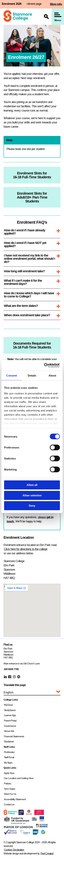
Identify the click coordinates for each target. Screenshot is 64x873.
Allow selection (32, 495)
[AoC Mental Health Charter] (36, 834)
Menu (57, 20)
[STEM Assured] (42, 827)
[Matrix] (25, 834)
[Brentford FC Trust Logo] (29, 814)
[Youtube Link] (18, 677)
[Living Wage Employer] (43, 833)
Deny (32, 505)
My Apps (8, 762)
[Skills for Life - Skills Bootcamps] (34, 820)
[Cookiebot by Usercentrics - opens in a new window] (45, 365)
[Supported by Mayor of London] (18, 827)
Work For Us (10, 794)
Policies (7, 783)
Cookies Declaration (14, 849)
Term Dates (9, 788)
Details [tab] (32, 375)
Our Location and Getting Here (18, 778)
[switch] (55, 447)
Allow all (32, 484)
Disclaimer (9, 741)
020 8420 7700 (11, 669)
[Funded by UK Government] (17, 821)
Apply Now (9, 773)
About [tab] (52, 375)
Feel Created (47, 853)
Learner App (10, 715)
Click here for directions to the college (25, 549)
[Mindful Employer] (10, 834)
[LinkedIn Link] (5, 677)
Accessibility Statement (15, 799)
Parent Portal (10, 720)
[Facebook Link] (10, 677)
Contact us (9, 804)
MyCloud (8, 704)
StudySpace (10, 710)
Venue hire (9, 731)
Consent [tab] (11, 375)
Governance (10, 725)
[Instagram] (14, 677)
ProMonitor (9, 752)
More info (56, 4)
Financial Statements (14, 736)
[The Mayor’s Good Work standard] (39, 814)
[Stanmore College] (18, 16)
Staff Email (9, 757)
